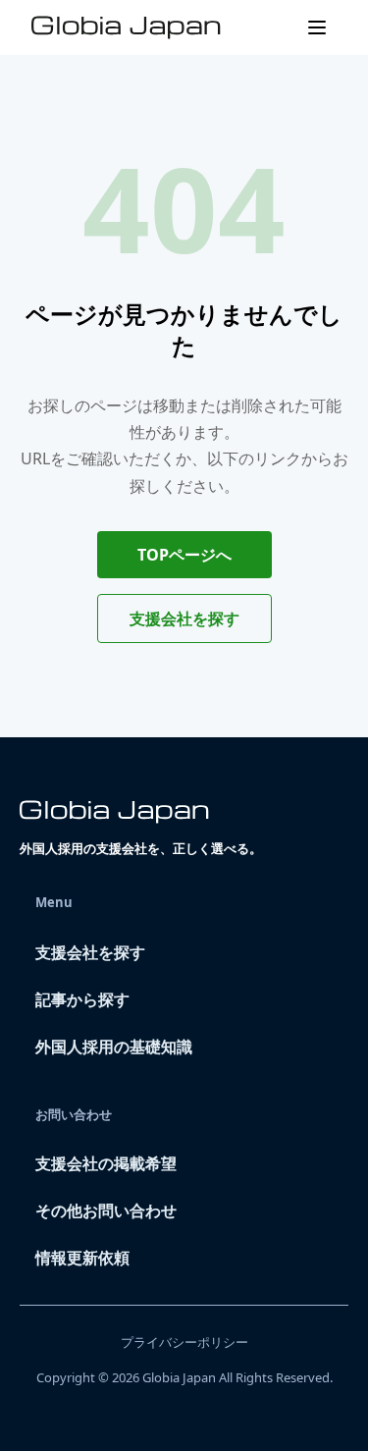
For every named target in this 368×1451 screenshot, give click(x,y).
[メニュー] (317, 27)
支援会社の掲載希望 (106, 1163)
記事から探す (82, 999)
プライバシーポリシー (184, 1342)
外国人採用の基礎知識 (113, 1046)
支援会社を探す (184, 618)
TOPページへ (184, 554)
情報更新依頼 (82, 1257)
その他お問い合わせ (106, 1210)
